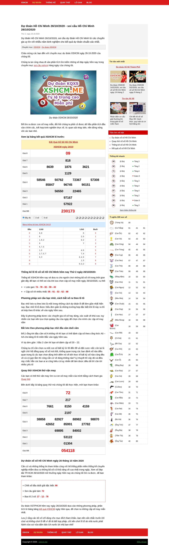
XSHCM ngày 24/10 (63, 147)
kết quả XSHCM (47, 509)
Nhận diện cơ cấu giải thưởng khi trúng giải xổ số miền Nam (117, 120)
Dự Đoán (36, 2)
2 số (37, 218)
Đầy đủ (27, 218)
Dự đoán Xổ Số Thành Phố (128, 67)
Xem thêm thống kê (128, 210)
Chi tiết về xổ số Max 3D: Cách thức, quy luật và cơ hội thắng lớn (137, 120)
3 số (45, 218)
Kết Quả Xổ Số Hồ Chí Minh (63, 142)
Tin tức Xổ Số (128, 98)
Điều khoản (142, 542)
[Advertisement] (84, 13)
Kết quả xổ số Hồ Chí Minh (123, 148)
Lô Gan (78, 2)
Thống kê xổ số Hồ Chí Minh (124, 145)
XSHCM (24, 2)
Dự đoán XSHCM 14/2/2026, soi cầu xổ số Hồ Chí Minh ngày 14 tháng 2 (118, 88)
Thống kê (51, 2)
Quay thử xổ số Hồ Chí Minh (124, 141)
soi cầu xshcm (41, 65)
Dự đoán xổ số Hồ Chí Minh (124, 138)
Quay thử (65, 2)
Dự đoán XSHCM (49, 47)
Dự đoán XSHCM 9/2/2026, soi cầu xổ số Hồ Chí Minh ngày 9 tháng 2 (137, 88)
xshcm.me (43, 542)
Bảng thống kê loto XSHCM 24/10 (37, 224)
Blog (89, 2)
